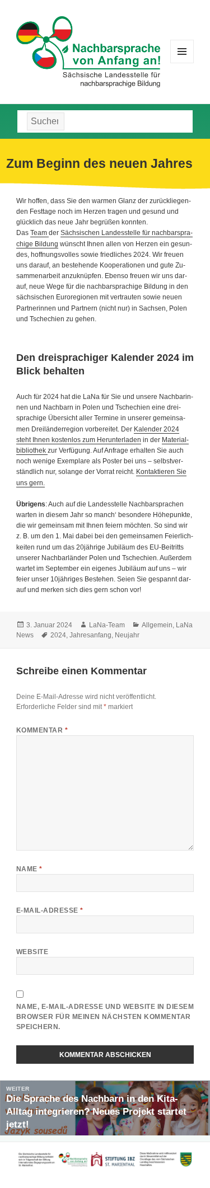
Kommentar (42, 730)
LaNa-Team (107, 625)
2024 (58, 635)
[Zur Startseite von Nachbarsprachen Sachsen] (88, 51)
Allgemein (157, 625)
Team (39, 233)
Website (32, 952)
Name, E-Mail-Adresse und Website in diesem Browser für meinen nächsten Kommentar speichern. (105, 1017)
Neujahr (127, 635)
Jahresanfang (90, 635)
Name (29, 869)
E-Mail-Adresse (49, 910)
